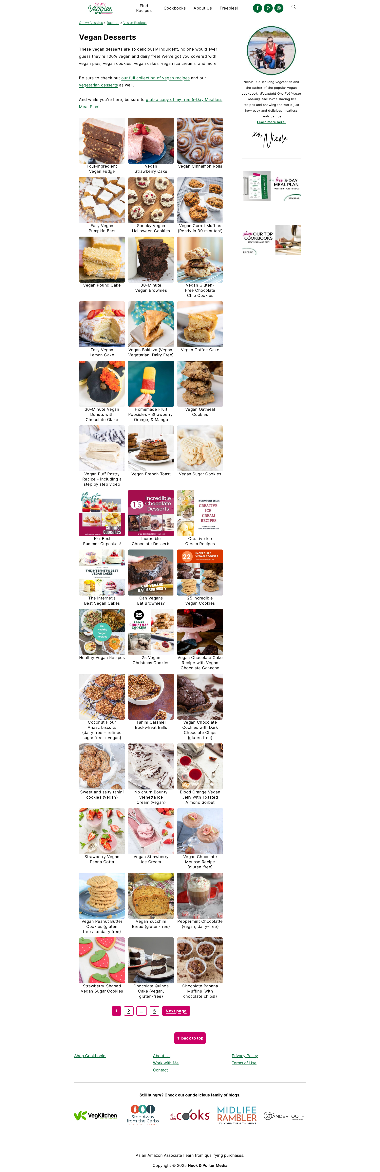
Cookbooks (175, 8)
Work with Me (166, 1063)
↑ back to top (190, 1038)
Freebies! (229, 8)
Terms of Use (244, 1063)
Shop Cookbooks (90, 1055)
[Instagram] (278, 8)
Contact (160, 1070)
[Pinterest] (268, 8)
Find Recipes (144, 8)
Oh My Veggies (91, 23)
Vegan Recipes (135, 23)
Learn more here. (271, 122)
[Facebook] (257, 8)
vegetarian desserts (98, 85)
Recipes (113, 23)
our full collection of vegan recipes (155, 78)
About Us (203, 8)
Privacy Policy (245, 1055)
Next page (176, 1011)
